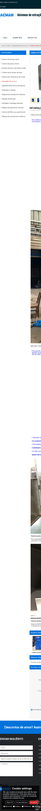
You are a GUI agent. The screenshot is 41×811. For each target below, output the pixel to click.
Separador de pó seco (19, 46)
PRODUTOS (32, 38)
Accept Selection (21, 802)
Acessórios (5, 785)
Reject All (10, 802)
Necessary (8, 806)
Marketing (37, 806)
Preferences (27, 806)
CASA (5, 38)
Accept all (34, 802)
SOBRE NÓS (17, 38)
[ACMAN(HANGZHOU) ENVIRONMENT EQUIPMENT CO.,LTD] (8, 15)
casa (3, 46)
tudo (8, 46)
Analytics (18, 806)
